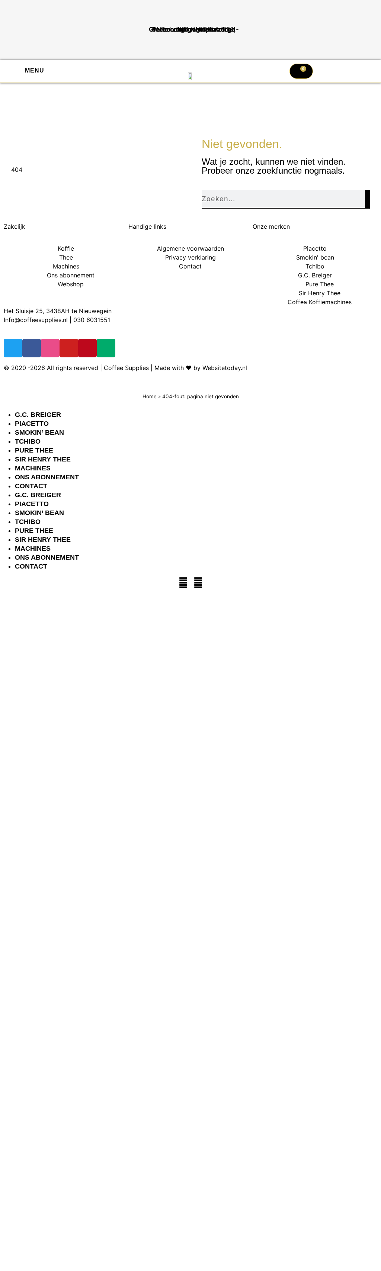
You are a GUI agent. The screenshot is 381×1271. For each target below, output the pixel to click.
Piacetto (32, 423)
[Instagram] (198, 583)
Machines (33, 468)
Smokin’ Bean (39, 432)
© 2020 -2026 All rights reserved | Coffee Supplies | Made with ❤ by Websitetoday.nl (125, 367)
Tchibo (28, 441)
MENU (34, 70)
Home (150, 396)
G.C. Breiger (38, 414)
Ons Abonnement (47, 477)
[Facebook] (183, 583)
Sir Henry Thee (43, 459)
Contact (31, 486)
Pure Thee (34, 450)
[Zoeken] (367, 199)
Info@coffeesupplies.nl (36, 320)
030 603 (85, 320)
